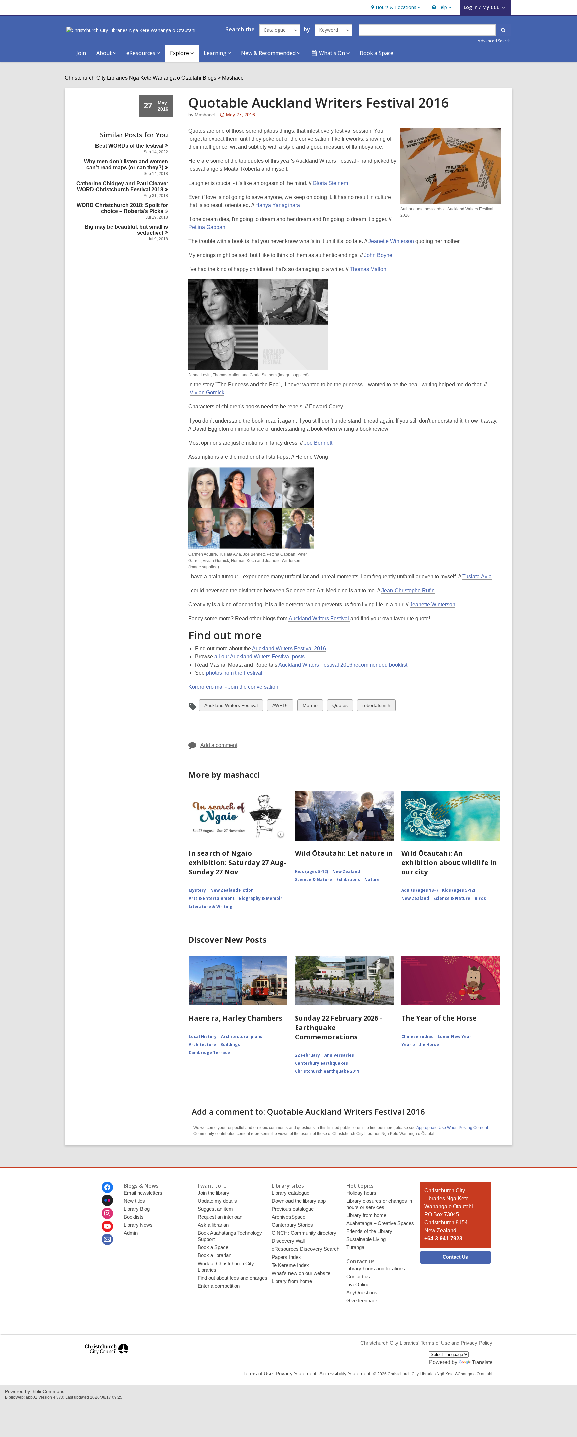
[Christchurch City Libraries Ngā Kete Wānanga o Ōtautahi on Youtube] (107, 1226)
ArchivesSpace (288, 1217)
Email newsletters (143, 1193)
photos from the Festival (234, 673)
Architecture (202, 1044)
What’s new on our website (301, 1273)
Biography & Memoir (260, 898)
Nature (372, 879)
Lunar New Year (454, 1036)
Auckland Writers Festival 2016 (289, 648)
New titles (134, 1201)
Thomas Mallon (368, 269)
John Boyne (378, 255)
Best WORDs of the (129, 146)
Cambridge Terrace (209, 1052)
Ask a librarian (213, 1225)
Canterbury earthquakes (321, 1063)
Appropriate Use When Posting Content (452, 1127)
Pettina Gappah (206, 227)
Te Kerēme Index (290, 1265)
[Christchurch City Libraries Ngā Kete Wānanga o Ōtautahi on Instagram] (107, 1213)
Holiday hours (361, 1193)
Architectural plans (241, 1036)
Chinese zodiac (417, 1036)
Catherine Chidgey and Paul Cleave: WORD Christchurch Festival (122, 186)
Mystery (197, 890)
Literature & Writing (210, 906)
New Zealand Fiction (232, 890)
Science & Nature (313, 879)
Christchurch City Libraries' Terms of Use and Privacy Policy (426, 1343)
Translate (482, 1362)
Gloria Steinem (330, 183)
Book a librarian (214, 1255)
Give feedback (362, 1300)
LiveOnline (357, 1284)
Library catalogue (290, 1193)
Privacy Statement (296, 1373)
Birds (480, 898)
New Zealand (346, 871)
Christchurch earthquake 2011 (327, 1071)
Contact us (358, 1276)
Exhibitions (348, 879)
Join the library (213, 1193)
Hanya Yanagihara (277, 205)
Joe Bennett (318, 443)
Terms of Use (258, 1373)
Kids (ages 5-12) (311, 871)
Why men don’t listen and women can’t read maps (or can (126, 164)
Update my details (217, 1201)
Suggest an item (215, 1209)
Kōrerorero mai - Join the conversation (233, 687)
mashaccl (205, 114)
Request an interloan (220, 1217)
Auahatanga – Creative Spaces (380, 1223)
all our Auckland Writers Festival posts (259, 657)
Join (81, 53)
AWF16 (280, 706)
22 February (307, 1055)
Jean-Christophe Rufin (408, 590)
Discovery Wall (288, 1241)
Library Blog (137, 1209)
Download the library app (299, 1201)
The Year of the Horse (439, 1018)
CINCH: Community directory (304, 1233)
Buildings (230, 1044)
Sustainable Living (366, 1239)
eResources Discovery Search (305, 1249)
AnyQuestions (361, 1292)
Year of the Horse (420, 1044)
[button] (395, 7)
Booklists (134, 1217)
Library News (138, 1225)
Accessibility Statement (344, 1373)
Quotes (340, 706)
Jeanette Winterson (391, 241)
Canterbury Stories (292, 1225)
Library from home (292, 1281)
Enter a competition (219, 1286)
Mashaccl (233, 78)
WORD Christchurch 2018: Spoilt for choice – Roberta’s (122, 208)
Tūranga (355, 1247)
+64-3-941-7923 (443, 1238)
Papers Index (286, 1257)
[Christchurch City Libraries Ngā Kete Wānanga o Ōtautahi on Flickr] (107, 1200)
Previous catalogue (293, 1209)
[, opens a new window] (106, 1357)
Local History (203, 1036)
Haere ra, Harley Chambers (235, 1018)
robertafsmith (376, 706)
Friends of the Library (369, 1231)
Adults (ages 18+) (419, 890)
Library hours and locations (375, 1268)
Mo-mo (310, 706)
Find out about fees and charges (232, 1278)
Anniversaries (339, 1055)
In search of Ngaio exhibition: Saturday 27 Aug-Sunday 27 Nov (237, 862)
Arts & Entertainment (212, 898)
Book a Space (376, 53)
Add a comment (218, 745)
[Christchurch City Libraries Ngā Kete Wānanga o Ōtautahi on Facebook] (107, 1187)
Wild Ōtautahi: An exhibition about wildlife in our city (449, 862)
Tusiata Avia (477, 576)
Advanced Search (494, 41)
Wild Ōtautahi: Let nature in (344, 853)
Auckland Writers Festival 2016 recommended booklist (342, 665)
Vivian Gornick (207, 392)
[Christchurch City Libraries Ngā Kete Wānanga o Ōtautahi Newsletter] (107, 1239)
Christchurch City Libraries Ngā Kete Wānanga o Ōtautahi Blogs (140, 78)
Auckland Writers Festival (319, 618)
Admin (131, 1233)
